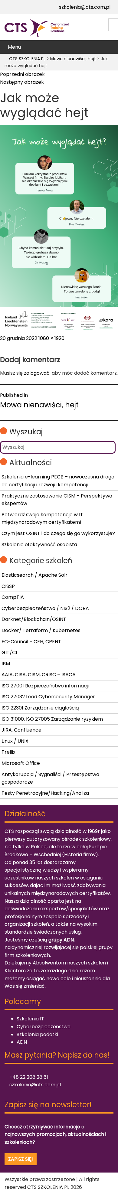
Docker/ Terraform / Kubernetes (41, 630)
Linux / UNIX (15, 741)
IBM (6, 663)
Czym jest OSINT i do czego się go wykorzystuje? (58, 533)
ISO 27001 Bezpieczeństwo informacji (45, 685)
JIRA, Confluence (21, 729)
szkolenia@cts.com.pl (84, 7)
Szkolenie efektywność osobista (39, 544)
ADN (22, 1042)
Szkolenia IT (30, 1018)
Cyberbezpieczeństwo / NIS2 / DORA (45, 608)
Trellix (8, 752)
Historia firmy (80, 854)
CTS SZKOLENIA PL (48, 1187)
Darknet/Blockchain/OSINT (34, 619)
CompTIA (13, 597)
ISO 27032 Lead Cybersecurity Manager (48, 696)
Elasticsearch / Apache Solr (34, 575)
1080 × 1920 (51, 338)
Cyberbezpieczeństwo (43, 1026)
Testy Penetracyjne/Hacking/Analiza (45, 793)
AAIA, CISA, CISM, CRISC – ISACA (39, 674)
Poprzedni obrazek (22, 74)
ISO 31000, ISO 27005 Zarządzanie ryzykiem (52, 719)
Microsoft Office (21, 763)
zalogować (37, 373)
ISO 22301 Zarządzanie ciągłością (40, 707)
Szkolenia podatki (37, 1034)
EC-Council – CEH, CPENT (31, 641)
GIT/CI (9, 652)
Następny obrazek (22, 82)
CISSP (8, 586)
